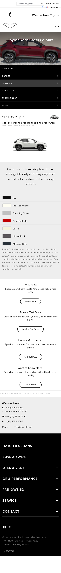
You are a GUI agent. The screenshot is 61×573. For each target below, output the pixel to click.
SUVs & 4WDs (31, 393)
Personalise (30, 301)
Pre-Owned (13, 489)
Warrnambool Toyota (45, 14)
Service (9, 500)
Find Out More (30, 356)
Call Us (6, 25)
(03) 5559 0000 (18, 416)
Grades (6, 76)
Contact (10, 511)
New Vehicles (15, 393)
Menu (56, 25)
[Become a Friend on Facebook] (4, 527)
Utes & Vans (13, 467)
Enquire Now (9, 98)
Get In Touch (30, 384)
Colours (7, 83)
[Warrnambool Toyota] (7, 14)
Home (3, 393)
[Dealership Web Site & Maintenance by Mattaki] (8, 551)
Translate (54, 7)
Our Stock (8, 90)
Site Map (19, 540)
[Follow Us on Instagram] (10, 527)
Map (4, 427)
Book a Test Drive (30, 329)
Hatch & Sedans (17, 445)
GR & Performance (20, 478)
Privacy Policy (32, 540)
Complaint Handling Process (15, 544)
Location (14, 25)
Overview (7, 68)
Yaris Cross (45, 393)
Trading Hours (23, 427)
